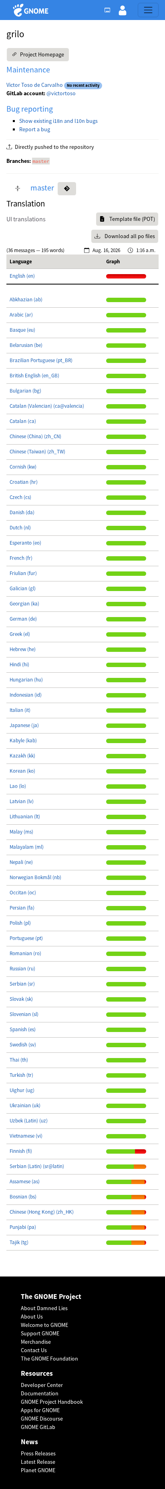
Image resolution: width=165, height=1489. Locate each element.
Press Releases (38, 1453)
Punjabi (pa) (23, 1227)
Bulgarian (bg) (25, 390)
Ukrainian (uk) (25, 1105)
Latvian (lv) (22, 801)
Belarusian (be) (26, 345)
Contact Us (34, 1350)
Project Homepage (41, 54)
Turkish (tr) (21, 1075)
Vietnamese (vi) (26, 1135)
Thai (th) (19, 1059)
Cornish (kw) (23, 466)
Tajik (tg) (19, 1242)
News (29, 1442)
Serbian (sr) (22, 983)
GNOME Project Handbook (52, 1401)
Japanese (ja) (24, 725)
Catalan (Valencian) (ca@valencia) (47, 406)
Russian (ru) (22, 968)
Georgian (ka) (24, 603)
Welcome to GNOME (44, 1325)
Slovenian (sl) (24, 1014)
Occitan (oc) (23, 892)
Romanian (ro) (25, 953)
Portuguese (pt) (26, 938)
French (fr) (21, 558)
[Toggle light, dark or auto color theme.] (110, 10)
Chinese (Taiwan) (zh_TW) (37, 451)
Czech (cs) (20, 497)
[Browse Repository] (66, 189)
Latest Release (38, 1461)
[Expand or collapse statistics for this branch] (17, 189)
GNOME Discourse (42, 1418)
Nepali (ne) (21, 862)
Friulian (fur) (23, 573)
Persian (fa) (22, 907)
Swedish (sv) (23, 1044)
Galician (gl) (23, 588)
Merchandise (36, 1341)
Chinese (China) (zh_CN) (35, 436)
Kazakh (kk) (22, 755)
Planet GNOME (38, 1470)
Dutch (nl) (20, 527)
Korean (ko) (22, 771)
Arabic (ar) (21, 314)
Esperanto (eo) (25, 542)
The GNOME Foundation (49, 1358)
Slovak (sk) (21, 999)
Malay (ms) (21, 831)
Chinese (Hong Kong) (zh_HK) (42, 1211)
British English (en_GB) (34, 375)
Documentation (39, 1393)
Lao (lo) (18, 786)
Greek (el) (20, 634)
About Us (32, 1316)
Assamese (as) (25, 1181)
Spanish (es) (23, 1029)
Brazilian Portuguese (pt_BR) (41, 360)
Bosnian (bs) (23, 1196)
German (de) (23, 618)
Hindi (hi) (19, 664)
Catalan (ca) (23, 421)
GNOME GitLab (38, 1427)
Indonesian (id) (26, 694)
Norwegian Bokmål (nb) (35, 877)
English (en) (22, 276)
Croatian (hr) (24, 482)
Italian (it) (20, 710)
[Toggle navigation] (148, 10)
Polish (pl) (20, 923)
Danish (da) (22, 512)
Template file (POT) (131, 218)
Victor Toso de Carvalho (34, 84)
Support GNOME (40, 1333)
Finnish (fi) (21, 1151)
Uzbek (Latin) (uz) (29, 1120)
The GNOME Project (51, 1297)
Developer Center (42, 1385)
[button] (123, 10)
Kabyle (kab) (23, 740)
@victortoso (61, 93)
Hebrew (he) (23, 649)
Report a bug (34, 129)
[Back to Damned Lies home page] (31, 10)
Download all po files (129, 236)
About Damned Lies (44, 1308)
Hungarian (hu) (26, 679)
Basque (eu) (22, 330)
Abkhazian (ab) (26, 299)
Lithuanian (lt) (25, 816)
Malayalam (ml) (27, 847)
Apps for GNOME (40, 1410)
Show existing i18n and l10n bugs (58, 120)
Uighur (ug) (22, 1090)
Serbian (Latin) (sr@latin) (37, 1166)
